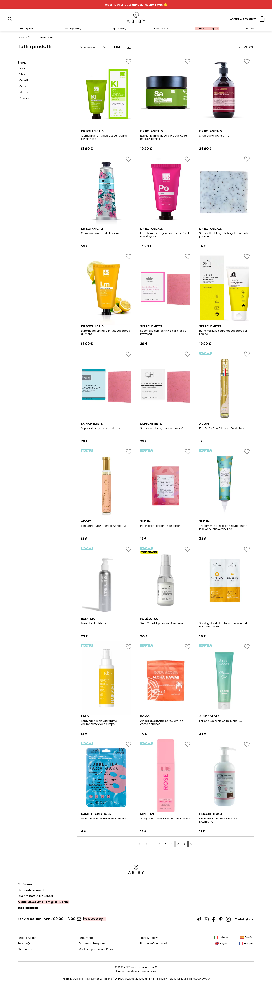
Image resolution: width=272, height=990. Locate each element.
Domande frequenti (31, 890)
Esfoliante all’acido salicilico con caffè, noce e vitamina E (163, 137)
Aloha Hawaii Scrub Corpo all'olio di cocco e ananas (162, 722)
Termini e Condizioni (153, 943)
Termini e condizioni (127, 971)
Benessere (25, 98)
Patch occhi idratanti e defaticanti (161, 525)
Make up (24, 92)
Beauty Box (86, 938)
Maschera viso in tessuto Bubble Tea (103, 818)
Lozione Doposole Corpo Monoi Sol (220, 721)
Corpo (23, 86)
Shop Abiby (25, 949)
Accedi (234, 19)
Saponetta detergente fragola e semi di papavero (223, 235)
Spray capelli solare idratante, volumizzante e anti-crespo (99, 722)
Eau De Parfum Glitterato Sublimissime (223, 428)
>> (191, 844)
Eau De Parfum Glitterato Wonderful (103, 525)
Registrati (250, 19)
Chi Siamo (25, 884)
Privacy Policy (149, 938)
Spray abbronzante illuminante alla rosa (165, 818)
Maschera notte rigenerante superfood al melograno (164, 235)
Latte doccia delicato (94, 623)
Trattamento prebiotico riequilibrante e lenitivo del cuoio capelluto (223, 527)
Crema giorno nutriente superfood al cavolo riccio (104, 137)
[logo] (136, 17)
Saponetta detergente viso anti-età (161, 428)
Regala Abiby (118, 28)
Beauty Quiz (160, 28)
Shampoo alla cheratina (214, 135)
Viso (22, 74)
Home (21, 37)
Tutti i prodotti (28, 908)
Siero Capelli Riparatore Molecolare (161, 623)
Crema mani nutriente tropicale (100, 233)
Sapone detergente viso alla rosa (101, 428)
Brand (250, 28)
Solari (22, 68)
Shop (31, 37)
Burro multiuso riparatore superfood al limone (223, 332)
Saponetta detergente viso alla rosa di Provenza (163, 332)
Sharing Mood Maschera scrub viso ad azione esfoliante (223, 625)
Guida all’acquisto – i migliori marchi (43, 902)
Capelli (23, 80)
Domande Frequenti (92, 943)
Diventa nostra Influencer (35, 896)
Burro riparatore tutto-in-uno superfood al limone (105, 332)
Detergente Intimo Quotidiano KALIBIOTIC (218, 820)
